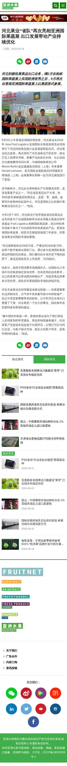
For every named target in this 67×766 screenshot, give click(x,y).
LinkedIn (11, 708)
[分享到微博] (28, 61)
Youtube (40, 708)
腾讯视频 (40, 693)
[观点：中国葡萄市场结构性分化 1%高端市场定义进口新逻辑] (10, 425)
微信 (11, 693)
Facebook (33, 721)
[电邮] (45, 61)
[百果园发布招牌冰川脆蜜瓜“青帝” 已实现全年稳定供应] (10, 374)
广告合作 (11, 656)
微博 (26, 693)
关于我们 (11, 650)
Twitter (26, 708)
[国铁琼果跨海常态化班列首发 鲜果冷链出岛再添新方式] (10, 408)
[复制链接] (37, 61)
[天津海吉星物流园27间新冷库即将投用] (10, 442)
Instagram (55, 708)
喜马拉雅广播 (55, 693)
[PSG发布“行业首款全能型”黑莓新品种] (10, 391)
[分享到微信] (20, 61)
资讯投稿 (11, 668)
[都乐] (33, 18)
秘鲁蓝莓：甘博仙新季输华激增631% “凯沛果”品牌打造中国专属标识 (42, 544)
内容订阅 (11, 662)
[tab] (18, 359)
